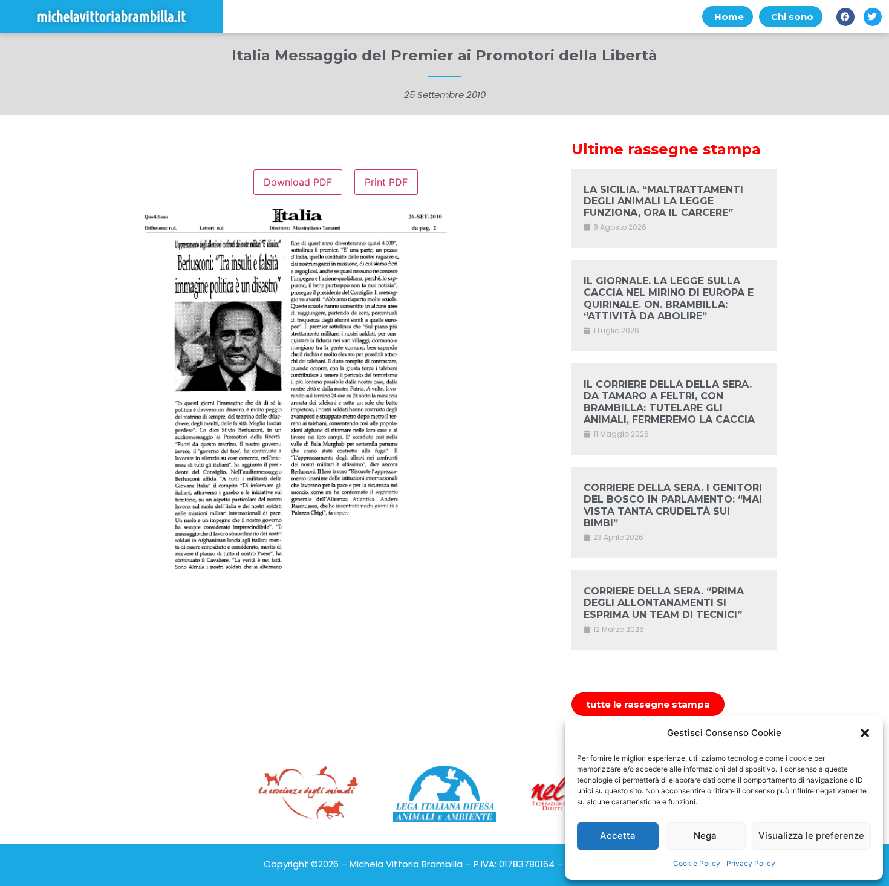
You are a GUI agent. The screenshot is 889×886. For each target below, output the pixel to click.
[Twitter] (873, 17)
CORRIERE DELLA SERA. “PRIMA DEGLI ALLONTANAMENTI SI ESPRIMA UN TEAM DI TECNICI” (664, 602)
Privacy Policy (750, 863)
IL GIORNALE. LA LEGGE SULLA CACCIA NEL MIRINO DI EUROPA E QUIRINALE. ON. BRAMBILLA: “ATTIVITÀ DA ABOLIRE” (669, 298)
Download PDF (298, 182)
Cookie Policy (696, 863)
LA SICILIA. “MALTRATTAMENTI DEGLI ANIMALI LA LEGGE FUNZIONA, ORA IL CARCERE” (663, 201)
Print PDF (386, 182)
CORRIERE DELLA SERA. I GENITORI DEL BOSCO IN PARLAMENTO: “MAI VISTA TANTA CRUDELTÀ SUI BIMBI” (673, 505)
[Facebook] (845, 17)
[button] (865, 733)
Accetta (618, 835)
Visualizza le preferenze (811, 835)
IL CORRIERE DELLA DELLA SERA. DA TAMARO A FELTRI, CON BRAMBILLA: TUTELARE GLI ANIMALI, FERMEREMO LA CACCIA (669, 402)
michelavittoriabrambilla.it (111, 16)
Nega (705, 835)
